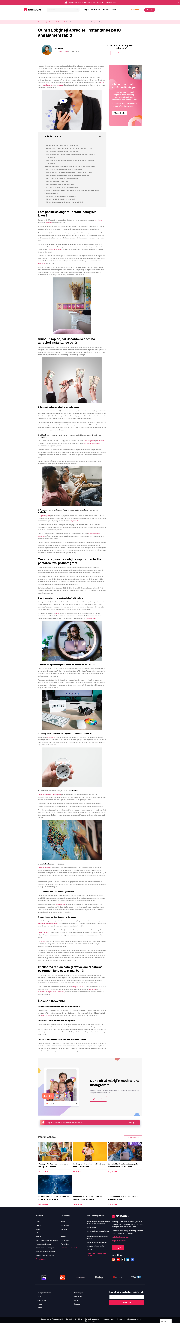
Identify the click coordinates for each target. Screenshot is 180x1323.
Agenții (38, 1222)
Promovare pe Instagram (44, 1244)
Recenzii (106, 10)
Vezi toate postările (133, 1137)
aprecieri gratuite (89, 441)
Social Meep (65, 1225)
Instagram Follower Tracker (95, 1246)
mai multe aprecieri (47, 85)
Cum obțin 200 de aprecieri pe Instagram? (61, 199)
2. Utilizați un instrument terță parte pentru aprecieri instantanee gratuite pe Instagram (71, 155)
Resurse (114, 10)
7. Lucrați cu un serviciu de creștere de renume (63, 187)
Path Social (43, 941)
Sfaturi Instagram (61, 51)
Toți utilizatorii (41, 1259)
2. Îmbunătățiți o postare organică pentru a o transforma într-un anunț (70, 172)
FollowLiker (65, 1244)
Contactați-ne (78, 1293)
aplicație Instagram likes (91, 443)
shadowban (41, 263)
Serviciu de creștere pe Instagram (47, 1240)
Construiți (92, 989)
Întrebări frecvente (51, 193)
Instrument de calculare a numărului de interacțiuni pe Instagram (98, 1222)
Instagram (59, 85)
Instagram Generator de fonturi (96, 1242)
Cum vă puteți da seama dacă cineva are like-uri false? (65, 202)
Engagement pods (44, 516)
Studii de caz (95, 10)
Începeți (149, 10)
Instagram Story (60, 904)
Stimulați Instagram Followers (45, 1255)
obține (102, 82)
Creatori (38, 1225)
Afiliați (40, 1308)
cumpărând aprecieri (55, 249)
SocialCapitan (65, 1240)
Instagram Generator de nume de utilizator (97, 1237)
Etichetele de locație (44, 868)
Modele (38, 1237)
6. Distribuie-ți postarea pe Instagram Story (61, 184)
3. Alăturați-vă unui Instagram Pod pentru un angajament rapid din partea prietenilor (71, 161)
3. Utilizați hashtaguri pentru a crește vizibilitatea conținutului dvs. (68, 175)
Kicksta (63, 1237)
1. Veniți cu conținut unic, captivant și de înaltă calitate (65, 169)
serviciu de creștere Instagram (48, 923)
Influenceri (39, 1233)
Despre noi (78, 1296)
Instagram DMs (74, 521)
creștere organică (43, 932)
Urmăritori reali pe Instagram (45, 1248)
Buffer (57, 613)
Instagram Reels (90, 618)
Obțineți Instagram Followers (46, 22)
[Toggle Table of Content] (99, 136)
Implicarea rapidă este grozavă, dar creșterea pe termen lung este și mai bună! (72, 190)
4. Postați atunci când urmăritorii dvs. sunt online (63, 178)
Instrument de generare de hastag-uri (98, 1232)
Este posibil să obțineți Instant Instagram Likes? (61, 145)
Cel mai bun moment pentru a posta (49, 795)
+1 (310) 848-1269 (119, 1241)
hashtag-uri (51, 737)
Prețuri (86, 10)
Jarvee (63, 1233)
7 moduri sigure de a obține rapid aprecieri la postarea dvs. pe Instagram (70, 166)
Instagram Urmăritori (44, 1293)
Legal (76, 1300)
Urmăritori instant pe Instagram (46, 1251)
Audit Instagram (92, 1227)
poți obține (98, 220)
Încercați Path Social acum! (121, 53)
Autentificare (135, 10)
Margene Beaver (77, 987)
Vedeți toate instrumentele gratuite (96, 1254)
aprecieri (49, 223)
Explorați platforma (98, 1099)
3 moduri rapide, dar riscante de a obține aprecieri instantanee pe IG (68, 148)
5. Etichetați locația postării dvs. (58, 181)
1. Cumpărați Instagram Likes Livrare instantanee (63, 151)
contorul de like (45, 1015)
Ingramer (64, 1229)
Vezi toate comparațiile (69, 1248)
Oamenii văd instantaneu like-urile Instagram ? (63, 196)
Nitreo (63, 1222)
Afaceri (38, 1229)
